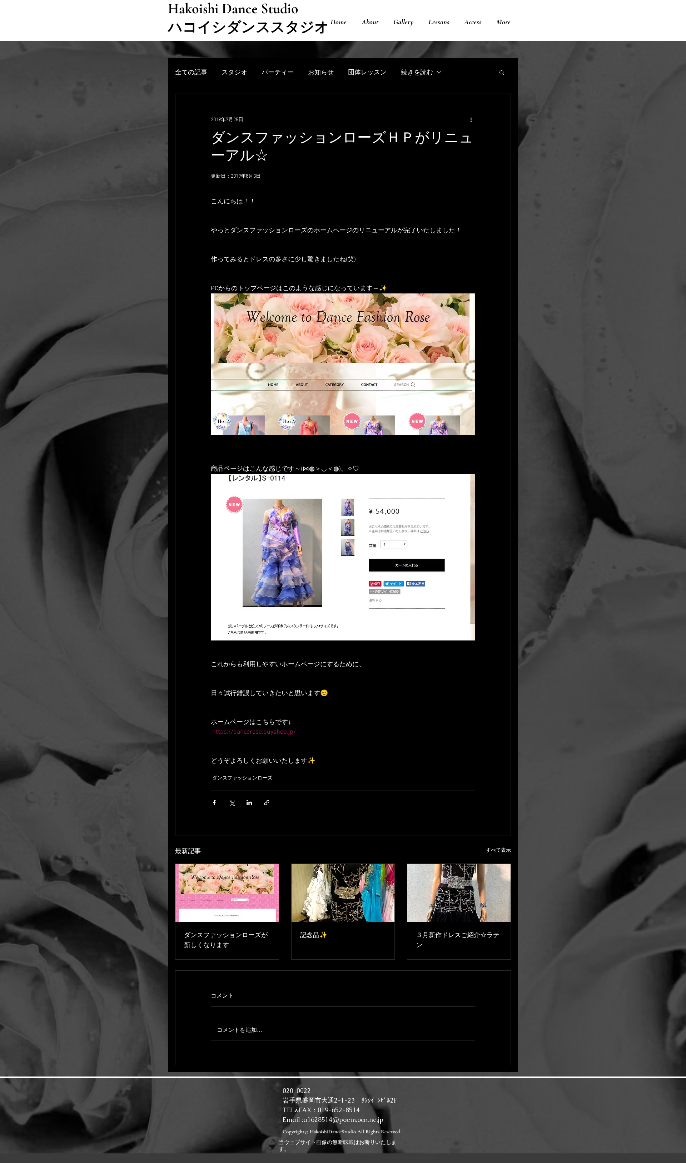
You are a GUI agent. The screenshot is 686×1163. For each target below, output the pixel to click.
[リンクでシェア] (266, 802)
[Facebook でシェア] (214, 802)
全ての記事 (191, 72)
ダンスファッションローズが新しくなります (226, 941)
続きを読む (417, 72)
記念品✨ (313, 936)
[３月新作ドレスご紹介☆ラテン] (459, 893)
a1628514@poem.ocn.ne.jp (343, 1119)
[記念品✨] (343, 893)
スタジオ (234, 72)
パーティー (278, 72)
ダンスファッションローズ (242, 778)
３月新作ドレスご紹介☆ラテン (457, 941)
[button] (501, 72)
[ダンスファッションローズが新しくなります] (227, 893)
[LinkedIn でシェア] (249, 802)
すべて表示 (498, 850)
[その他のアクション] (471, 119)
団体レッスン (367, 72)
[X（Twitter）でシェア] (231, 802)
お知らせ (321, 72)
